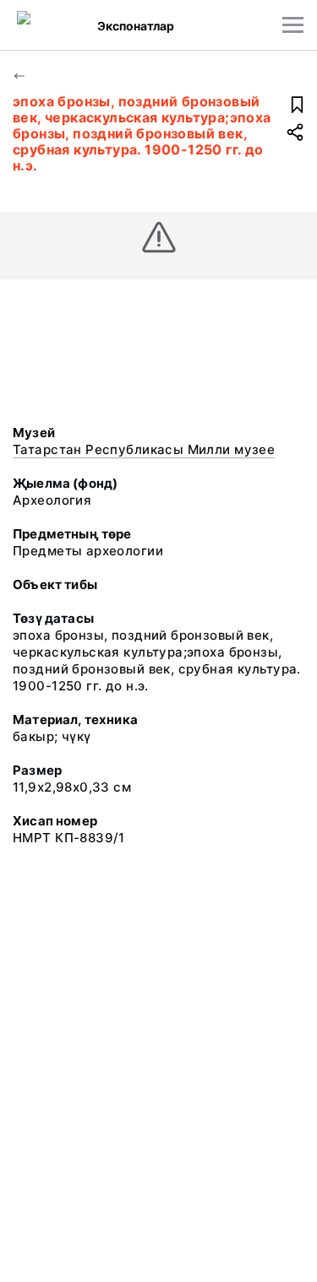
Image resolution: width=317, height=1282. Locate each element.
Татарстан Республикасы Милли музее (144, 449)
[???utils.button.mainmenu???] (293, 24)
